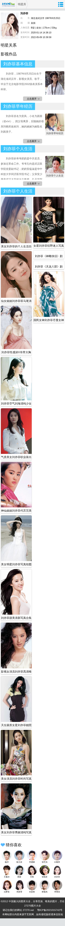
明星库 (22, 4)
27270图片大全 (8, 4)
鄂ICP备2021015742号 (49, 910)
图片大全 (36, 905)
